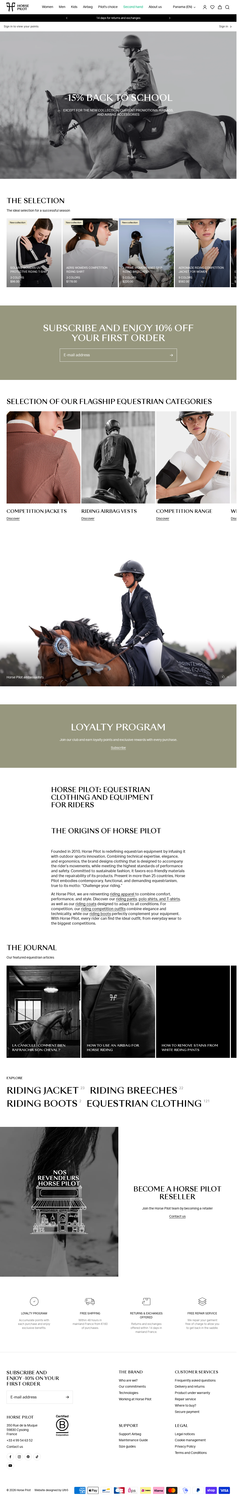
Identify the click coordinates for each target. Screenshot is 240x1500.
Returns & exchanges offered (146, 1315)
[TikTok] (37, 1456)
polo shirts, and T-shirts (159, 899)
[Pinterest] (28, 1456)
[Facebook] (10, 1456)
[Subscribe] (171, 355)
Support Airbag (130, 1434)
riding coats (85, 904)
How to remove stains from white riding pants (190, 1047)
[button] (222, 677)
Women (47, 7)
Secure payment (187, 1411)
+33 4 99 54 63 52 (20, 1440)
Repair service (185, 1399)
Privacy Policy (185, 1446)
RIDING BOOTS (42, 1103)
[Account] (205, 7)
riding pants (126, 899)
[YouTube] (10, 1465)
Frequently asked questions (195, 1380)
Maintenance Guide (133, 1440)
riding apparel (122, 894)
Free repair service (202, 1313)
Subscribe (118, 748)
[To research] (227, 7)
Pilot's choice (108, 7)
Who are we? (128, 1380)
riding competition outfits (103, 909)
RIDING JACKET (43, 1090)
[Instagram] (19, 1456)
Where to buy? (185, 1405)
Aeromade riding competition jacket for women (201, 269)
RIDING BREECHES (133, 1090)
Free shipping (90, 1313)
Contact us (177, 1216)
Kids (74, 7)
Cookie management (190, 1440)
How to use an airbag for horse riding (113, 1047)
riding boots (100, 914)
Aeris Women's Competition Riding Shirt (86, 269)
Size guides (127, 1446)
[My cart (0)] (220, 7)
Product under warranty (192, 1393)
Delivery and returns (190, 1386)
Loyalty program (34, 1313)
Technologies (128, 1393)
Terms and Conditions (191, 1453)
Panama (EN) (182, 7)
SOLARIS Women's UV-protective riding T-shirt (29, 269)
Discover (13, 518)
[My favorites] (58, 222)
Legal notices (185, 1434)
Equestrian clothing (144, 1103)
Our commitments (132, 1386)
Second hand (133, 7)
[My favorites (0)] (212, 7)
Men (62, 7)
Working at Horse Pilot (135, 1399)
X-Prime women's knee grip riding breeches (142, 269)
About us (155, 7)
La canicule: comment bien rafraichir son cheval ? (38, 1047)
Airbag (88, 7)
